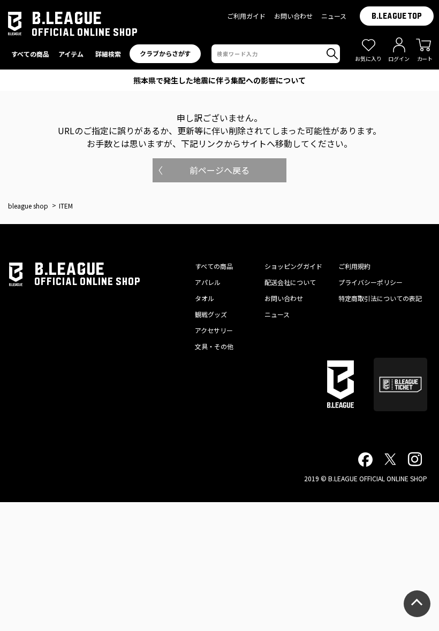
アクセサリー (214, 330)
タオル (204, 298)
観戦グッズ (211, 314)
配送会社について (290, 282)
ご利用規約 (354, 266)
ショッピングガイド (293, 266)
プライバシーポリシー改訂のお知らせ (219, 80)
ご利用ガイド (246, 15)
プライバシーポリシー (370, 282)
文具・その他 (214, 346)
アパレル (208, 282)
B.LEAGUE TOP (397, 16)
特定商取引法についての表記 (380, 298)
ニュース (333, 15)
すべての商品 (214, 266)
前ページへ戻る (219, 170)
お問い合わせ (293, 15)
